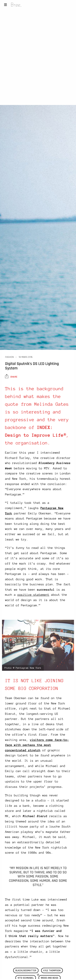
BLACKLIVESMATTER (25, 970)
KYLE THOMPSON (52, 970)
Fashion (9, 357)
